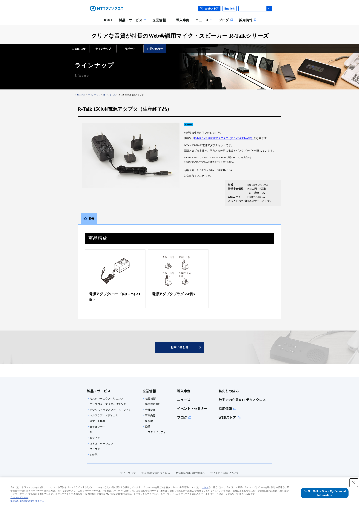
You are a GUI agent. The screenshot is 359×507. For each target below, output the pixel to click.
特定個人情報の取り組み (190, 473)
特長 (91, 218)
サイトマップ (128, 473)
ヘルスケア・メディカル (104, 415)
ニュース (183, 399)
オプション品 (109, 95)
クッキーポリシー (19, 497)
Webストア (212, 8)
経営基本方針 (153, 404)
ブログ (182, 417)
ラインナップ (94, 95)
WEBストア (228, 417)
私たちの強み (229, 390)
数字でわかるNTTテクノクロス (242, 399)
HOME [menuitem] (107, 19)
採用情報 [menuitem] (245, 19)
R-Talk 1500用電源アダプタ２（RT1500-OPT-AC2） (224, 138)
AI (91, 432)
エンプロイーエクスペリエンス (108, 404)
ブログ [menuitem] (224, 19)
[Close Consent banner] (354, 483)
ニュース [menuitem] (200, 22)
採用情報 (225, 408)
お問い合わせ (179, 347)
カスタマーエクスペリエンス (106, 398)
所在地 (149, 421)
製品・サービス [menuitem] (129, 22)
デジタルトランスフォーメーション (110, 409)
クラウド (95, 449)
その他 (93, 454)
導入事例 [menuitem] (182, 19)
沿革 (147, 426)
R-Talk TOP (80, 95)
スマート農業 (97, 421)
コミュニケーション (101, 443)
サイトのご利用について (224, 473)
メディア (95, 437)
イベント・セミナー (192, 408)
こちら (205, 487)
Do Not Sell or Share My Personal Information (325, 493)
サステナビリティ (155, 432)
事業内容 (150, 415)
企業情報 (149, 390)
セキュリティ (97, 426)
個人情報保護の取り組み (155, 473)
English (229, 8)
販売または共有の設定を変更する (27, 501)
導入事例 (184, 390)
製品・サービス (99, 390)
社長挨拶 (150, 398)
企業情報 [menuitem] (157, 22)
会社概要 (150, 409)
